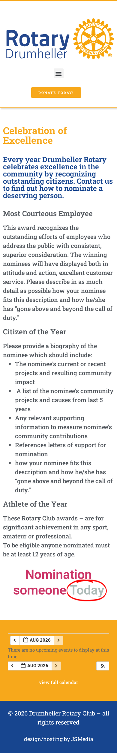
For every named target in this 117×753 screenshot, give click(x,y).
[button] (59, 73)
